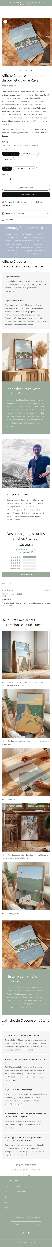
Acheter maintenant (26, 194)
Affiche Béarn (7, 799)
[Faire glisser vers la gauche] (20, 70)
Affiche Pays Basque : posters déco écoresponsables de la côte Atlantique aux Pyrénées (25, 856)
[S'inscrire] (38, 1224)
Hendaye (10, 426)
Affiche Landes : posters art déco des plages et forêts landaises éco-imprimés (23, 684)
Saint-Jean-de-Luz (21, 423)
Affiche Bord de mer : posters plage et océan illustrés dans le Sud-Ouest (25, 742)
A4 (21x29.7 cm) (10, 154)
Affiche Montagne (9, 913)
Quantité (5, 174)
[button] (4, 10)
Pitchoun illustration (28, 1242)
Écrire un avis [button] (26, 574)
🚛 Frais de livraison (13, 145)
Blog (6, 1197)
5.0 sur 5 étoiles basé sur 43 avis (26, 1170)
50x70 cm (8, 159)
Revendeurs (9, 1202)
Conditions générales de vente (17, 1186)
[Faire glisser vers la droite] (31, 70)
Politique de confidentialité (15, 1191)
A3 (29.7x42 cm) (29, 154)
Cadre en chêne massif (25, 169)
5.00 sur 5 (32, 549)
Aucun (7, 169)
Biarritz (33, 423)
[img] (7, 590)
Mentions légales (11, 1180)
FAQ (6, 1208)
